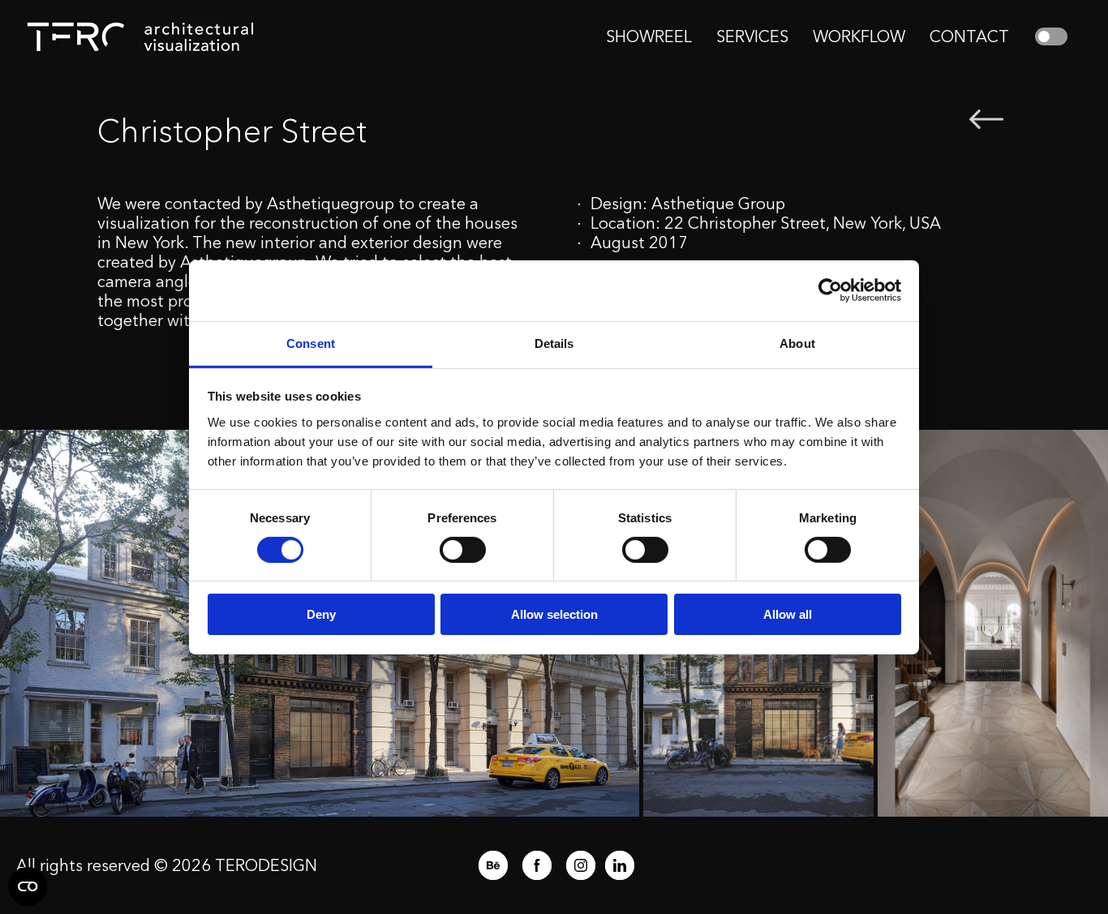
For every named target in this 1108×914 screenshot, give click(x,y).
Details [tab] (554, 343)
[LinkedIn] (619, 865)
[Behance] (493, 865)
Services (752, 36)
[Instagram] (580, 865)
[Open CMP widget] (27, 886)
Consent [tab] (310, 343)
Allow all (787, 614)
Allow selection (554, 614)
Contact (969, 36)
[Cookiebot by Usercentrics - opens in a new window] (830, 290)
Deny (321, 614)
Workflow (859, 36)
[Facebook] (537, 865)
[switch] (463, 550)
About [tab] (797, 343)
